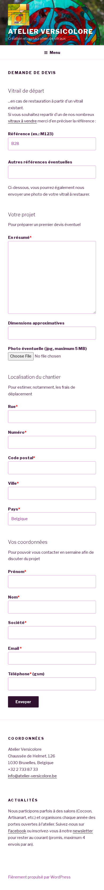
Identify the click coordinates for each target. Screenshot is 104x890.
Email (15, 648)
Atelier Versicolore (50, 31)
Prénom (17, 571)
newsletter (83, 831)
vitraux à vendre (22, 121)
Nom (13, 597)
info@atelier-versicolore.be (32, 776)
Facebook (17, 831)
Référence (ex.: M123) (30, 134)
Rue (13, 406)
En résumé (19, 237)
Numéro (17, 432)
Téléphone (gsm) (26, 674)
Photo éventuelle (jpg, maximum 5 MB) (47, 348)
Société (17, 622)
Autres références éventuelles (40, 162)
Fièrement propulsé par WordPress (39, 877)
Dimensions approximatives (36, 323)
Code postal (21, 457)
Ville (13, 483)
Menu (55, 52)
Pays (14, 509)
